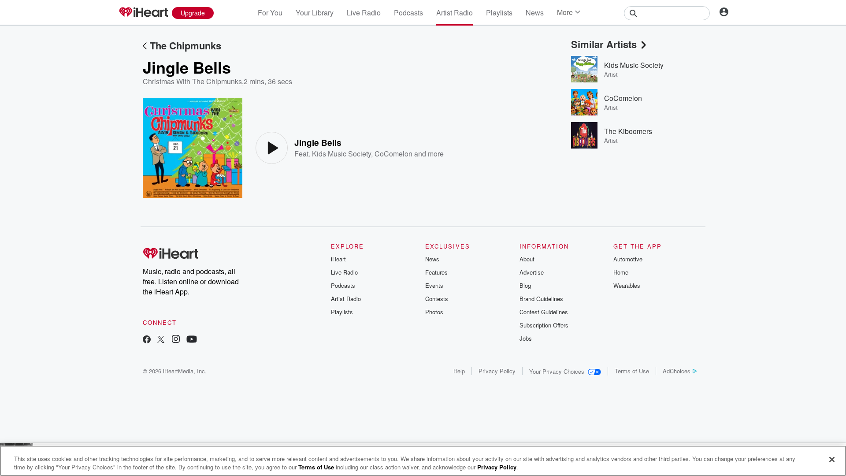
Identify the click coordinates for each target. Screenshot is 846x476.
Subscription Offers (543, 325)
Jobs (525, 338)
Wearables (626, 285)
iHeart (338, 259)
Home (620, 272)
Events (434, 285)
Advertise (531, 272)
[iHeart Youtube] (191, 340)
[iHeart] (143, 13)
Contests (436, 298)
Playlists (499, 12)
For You (270, 12)
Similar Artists (604, 44)
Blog (525, 285)
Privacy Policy (497, 371)
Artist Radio (454, 12)
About (526, 259)
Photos (434, 312)
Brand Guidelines (541, 298)
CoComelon (393, 154)
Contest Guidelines (543, 312)
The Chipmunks (185, 45)
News (535, 12)
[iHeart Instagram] (176, 340)
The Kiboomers (628, 131)
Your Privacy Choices (556, 371)
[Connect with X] (160, 340)
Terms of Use (632, 371)
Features (436, 272)
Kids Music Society (341, 154)
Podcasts (408, 12)
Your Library (315, 12)
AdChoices (676, 371)
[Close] (832, 459)
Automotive (627, 259)
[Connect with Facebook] (147, 340)
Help (459, 371)
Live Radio (364, 12)
